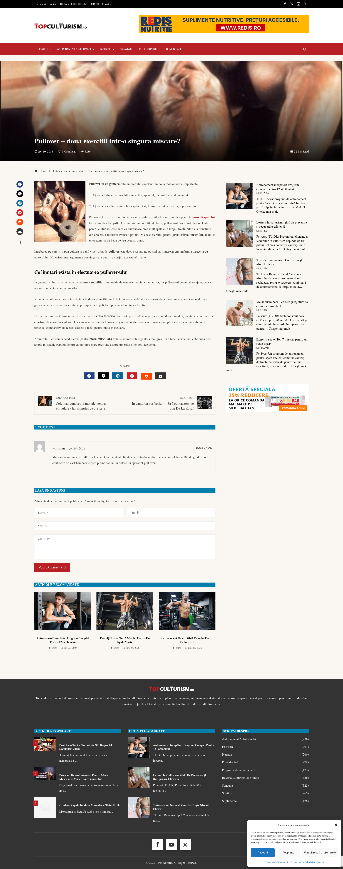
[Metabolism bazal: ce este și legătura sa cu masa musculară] (239, 313)
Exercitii (265, 747)
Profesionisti (265, 762)
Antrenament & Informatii (265, 739)
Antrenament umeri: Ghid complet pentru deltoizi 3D (187, 640)
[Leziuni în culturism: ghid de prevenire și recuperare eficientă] (239, 233)
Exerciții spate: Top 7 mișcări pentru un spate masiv (125, 640)
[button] (336, 825)
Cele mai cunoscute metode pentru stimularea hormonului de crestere (81, 403)
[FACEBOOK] (89, 375)
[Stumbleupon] (19, 222)
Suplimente (265, 801)
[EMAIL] (160, 375)
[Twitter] (19, 193)
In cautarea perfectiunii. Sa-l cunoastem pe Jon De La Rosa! (163, 403)
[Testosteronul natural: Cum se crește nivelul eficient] (239, 271)
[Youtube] (171, 844)
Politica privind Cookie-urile (277, 862)
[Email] (19, 231)
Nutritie (265, 754)
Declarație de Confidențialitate (303, 862)
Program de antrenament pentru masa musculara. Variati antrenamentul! (83, 777)
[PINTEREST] (132, 375)
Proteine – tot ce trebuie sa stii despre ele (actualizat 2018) (86, 747)
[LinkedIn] (19, 203)
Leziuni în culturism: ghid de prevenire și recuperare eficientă (281, 224)
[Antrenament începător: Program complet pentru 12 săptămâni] (239, 196)
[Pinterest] (19, 212)
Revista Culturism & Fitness (265, 778)
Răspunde (204, 447)
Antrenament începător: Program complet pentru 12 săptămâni (62, 640)
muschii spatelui (203, 217)
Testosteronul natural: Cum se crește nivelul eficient (279, 262)
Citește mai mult (267, 211)
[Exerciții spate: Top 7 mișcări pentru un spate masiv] (239, 350)
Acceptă (263, 852)
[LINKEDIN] (117, 375)
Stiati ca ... (265, 793)
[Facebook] (19, 184)
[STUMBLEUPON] (146, 376)
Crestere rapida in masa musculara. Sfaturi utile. (90, 805)
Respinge (288, 852)
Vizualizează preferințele (320, 852)
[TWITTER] (103, 375)
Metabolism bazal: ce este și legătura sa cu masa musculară (282, 303)
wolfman (58, 448)
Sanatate (265, 785)
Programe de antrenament (265, 770)
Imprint (320, 862)
